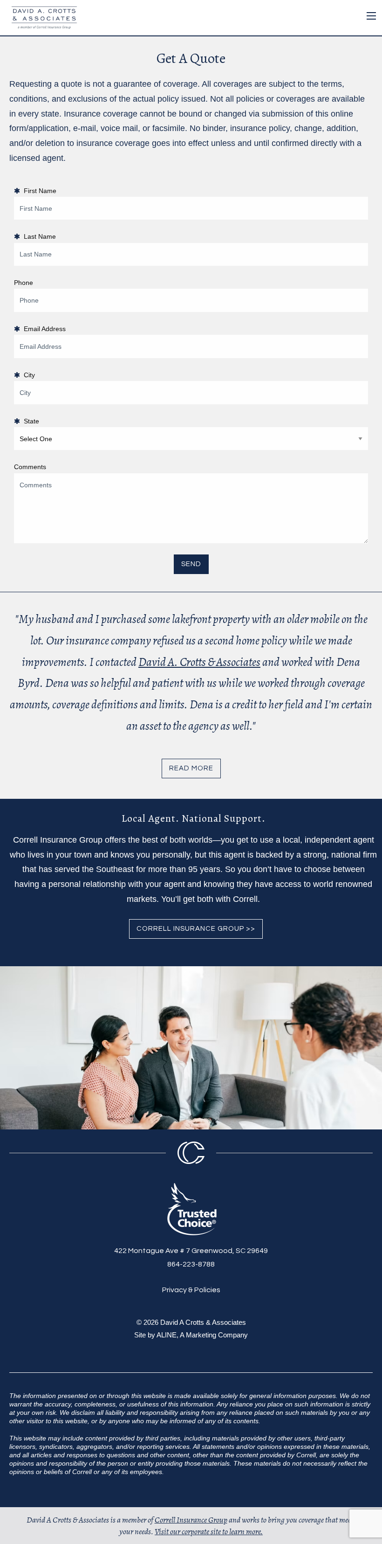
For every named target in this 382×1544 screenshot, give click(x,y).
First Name (38, 190)
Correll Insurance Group (191, 1519)
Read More (191, 768)
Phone (23, 282)
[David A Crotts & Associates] (42, 16)
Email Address (43, 328)
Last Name (38, 236)
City (27, 375)
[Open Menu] (371, 16)
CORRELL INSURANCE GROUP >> (195, 928)
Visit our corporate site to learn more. (209, 1531)
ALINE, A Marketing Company (202, 1335)
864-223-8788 (191, 1264)
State (29, 421)
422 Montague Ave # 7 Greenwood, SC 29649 (191, 1250)
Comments (30, 467)
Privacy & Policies (191, 1290)
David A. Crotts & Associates (199, 662)
